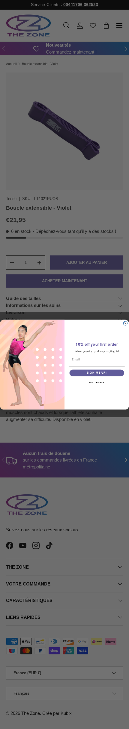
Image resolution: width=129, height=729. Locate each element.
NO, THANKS (97, 383)
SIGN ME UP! (97, 373)
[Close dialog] (125, 323)
